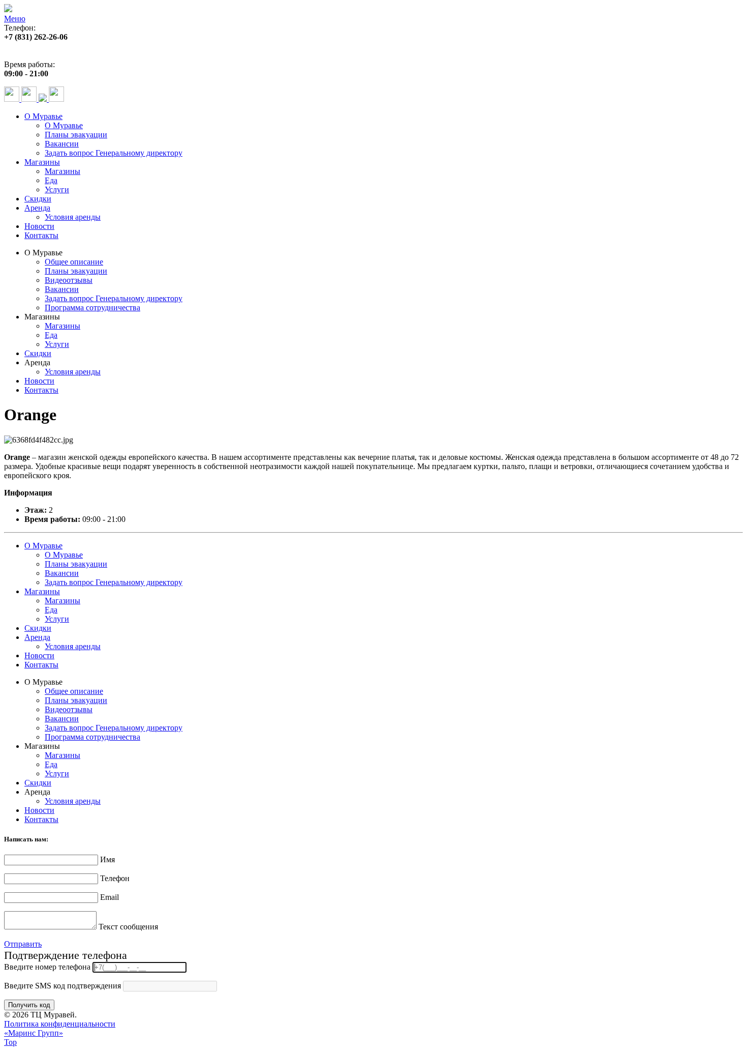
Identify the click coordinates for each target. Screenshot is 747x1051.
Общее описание (74, 261)
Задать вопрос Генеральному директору (113, 153)
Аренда (37, 207)
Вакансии (62, 143)
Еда (51, 180)
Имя (107, 859)
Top (10, 1042)
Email (109, 897)
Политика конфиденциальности (59, 1023)
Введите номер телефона (47, 966)
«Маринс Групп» (33, 1033)
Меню (14, 18)
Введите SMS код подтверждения (62, 985)
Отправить (23, 944)
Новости (39, 226)
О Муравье (43, 116)
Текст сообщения (128, 926)
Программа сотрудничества (92, 307)
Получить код (29, 1005)
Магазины (42, 162)
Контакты (41, 235)
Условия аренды (73, 217)
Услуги (57, 189)
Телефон (115, 878)
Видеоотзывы (68, 280)
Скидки (37, 198)
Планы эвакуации (76, 134)
